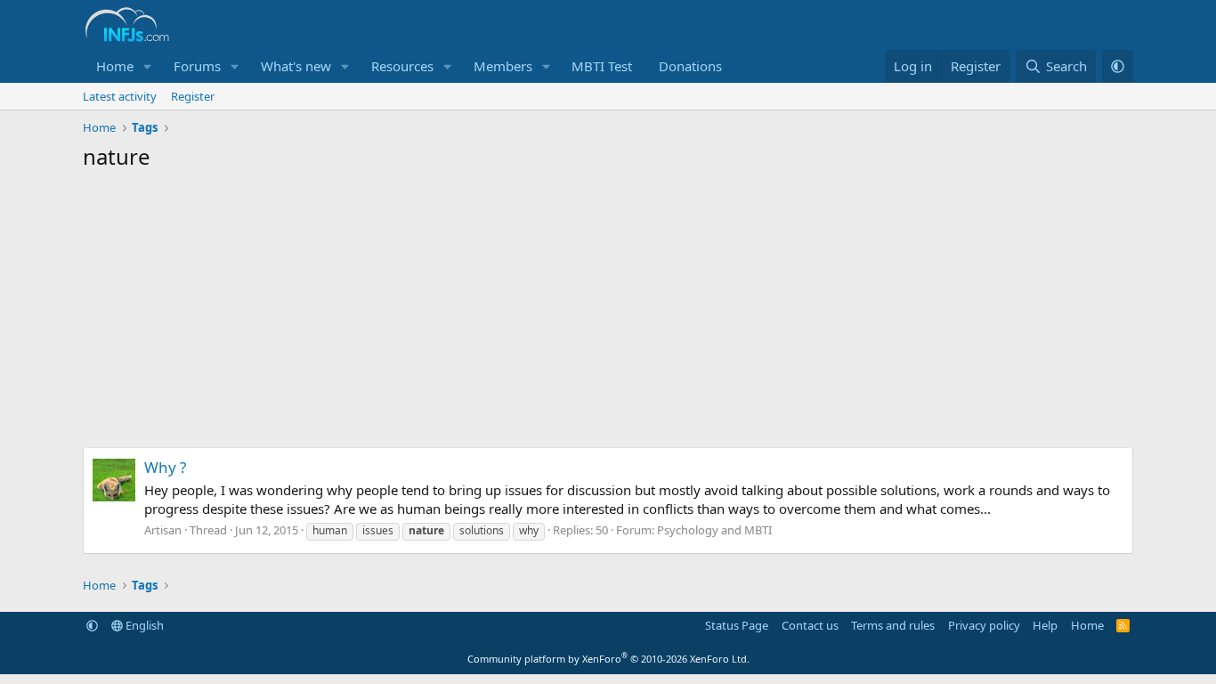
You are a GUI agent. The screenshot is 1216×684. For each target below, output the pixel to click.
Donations (690, 66)
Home (115, 66)
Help (1045, 625)
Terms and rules (893, 625)
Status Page (736, 625)
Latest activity (120, 96)
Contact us (810, 625)
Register (193, 96)
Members (503, 66)
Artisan (163, 530)
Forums (197, 66)
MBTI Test (602, 66)
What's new (296, 66)
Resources (402, 66)
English (143, 625)
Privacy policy (984, 625)
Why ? (165, 467)
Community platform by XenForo (608, 658)
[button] (147, 66)
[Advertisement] (608, 313)
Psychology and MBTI (714, 530)
